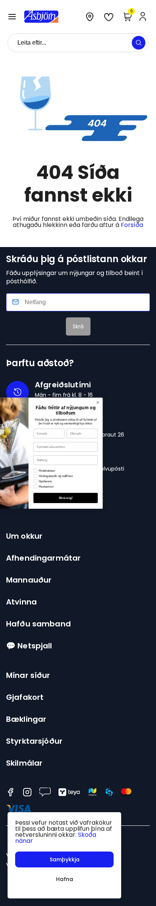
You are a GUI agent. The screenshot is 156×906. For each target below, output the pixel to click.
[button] (12, 16)
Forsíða (132, 225)
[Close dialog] (127, 402)
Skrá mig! (95, 497)
